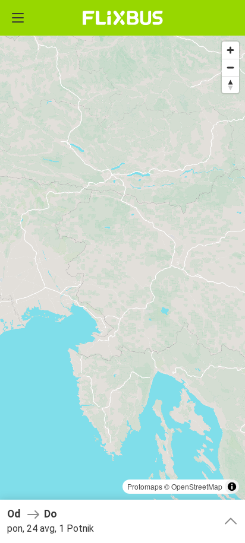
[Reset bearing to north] (230, 84)
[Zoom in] (230, 50)
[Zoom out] (230, 67)
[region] (122, 271)
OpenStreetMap (196, 486)
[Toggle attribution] (232, 487)
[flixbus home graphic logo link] (123, 17)
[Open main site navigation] (18, 17)
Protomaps (144, 486)
